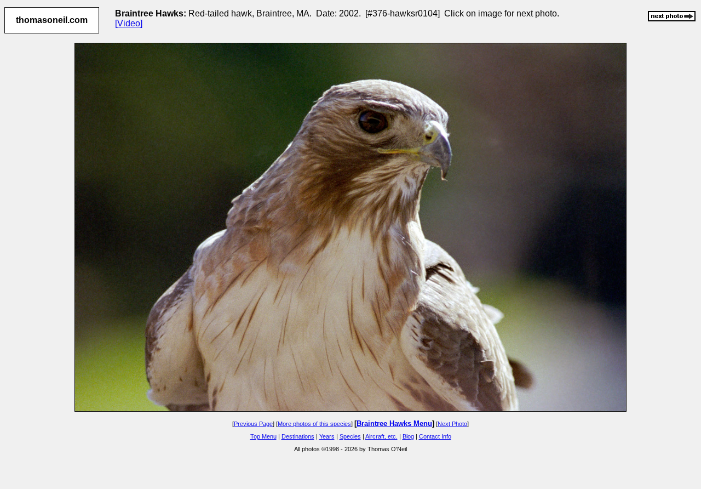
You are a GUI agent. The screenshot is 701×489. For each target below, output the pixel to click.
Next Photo (452, 423)
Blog (408, 436)
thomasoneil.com (52, 20)
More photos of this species (314, 423)
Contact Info (435, 436)
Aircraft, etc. (381, 436)
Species (350, 436)
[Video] (128, 23)
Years (327, 436)
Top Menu (263, 436)
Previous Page (253, 423)
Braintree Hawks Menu (394, 423)
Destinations (297, 436)
